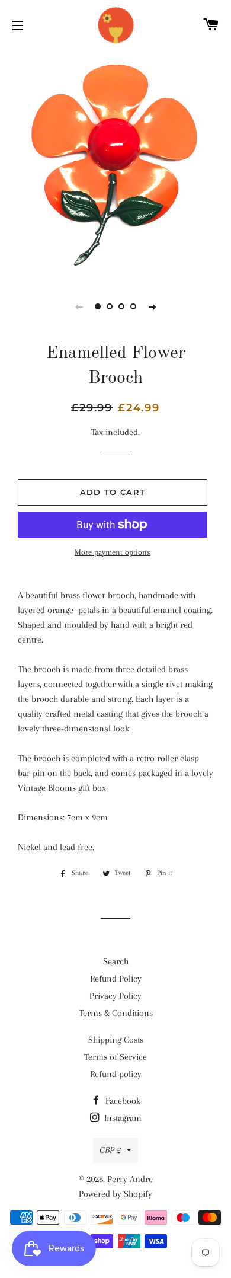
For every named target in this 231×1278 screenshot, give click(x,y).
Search (116, 961)
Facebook (121, 1100)
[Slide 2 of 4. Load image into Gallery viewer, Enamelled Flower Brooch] (110, 306)
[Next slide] (152, 306)
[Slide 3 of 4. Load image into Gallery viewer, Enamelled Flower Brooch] (121, 306)
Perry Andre (130, 1179)
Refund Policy (116, 978)
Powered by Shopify (115, 1193)
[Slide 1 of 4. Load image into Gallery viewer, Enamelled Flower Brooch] (98, 306)
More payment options (112, 552)
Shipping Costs (115, 1039)
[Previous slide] (79, 306)
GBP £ (110, 1150)
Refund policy (116, 1074)
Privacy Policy (115, 996)
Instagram (122, 1118)
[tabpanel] (115, 163)
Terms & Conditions (116, 1013)
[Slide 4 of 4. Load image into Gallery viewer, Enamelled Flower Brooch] (133, 306)
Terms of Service (115, 1057)
